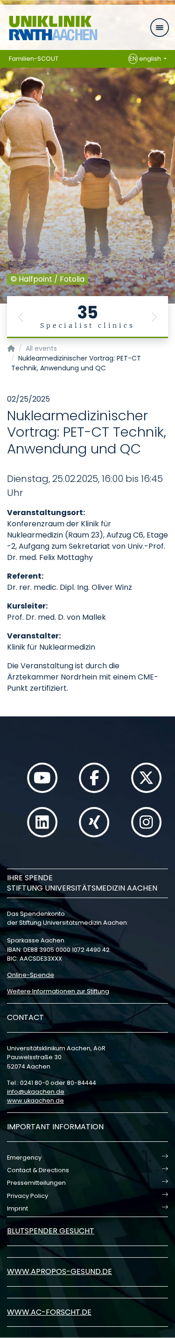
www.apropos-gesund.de (59, 1271)
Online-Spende (30, 975)
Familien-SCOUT (33, 58)
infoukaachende (35, 1092)
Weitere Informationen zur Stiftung (58, 991)
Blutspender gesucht (50, 1230)
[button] (21, 317)
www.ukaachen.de (35, 1100)
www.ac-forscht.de (49, 1312)
